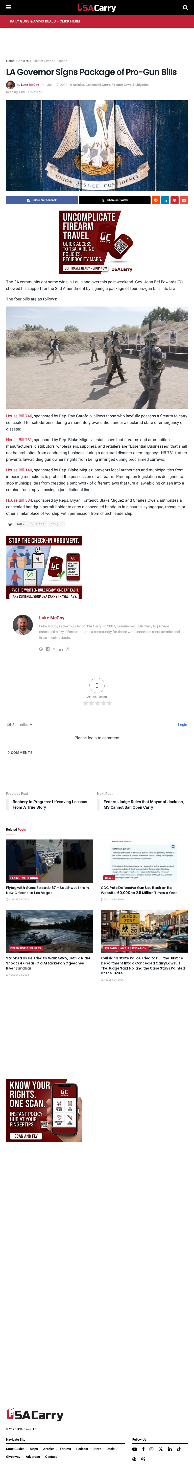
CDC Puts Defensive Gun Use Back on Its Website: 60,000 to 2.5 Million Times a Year (139, 890)
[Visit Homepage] (97, 8)
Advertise (33, 1456)
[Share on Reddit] (156, 200)
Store (97, 1448)
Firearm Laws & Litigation (50, 61)
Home (10, 61)
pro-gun (57, 524)
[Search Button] (185, 7)
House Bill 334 (19, 500)
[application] (97, 358)
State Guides (15, 1448)
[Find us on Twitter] (160, 1449)
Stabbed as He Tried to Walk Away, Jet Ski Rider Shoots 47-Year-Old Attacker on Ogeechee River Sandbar (48, 963)
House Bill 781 (19, 440)
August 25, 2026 (18, 899)
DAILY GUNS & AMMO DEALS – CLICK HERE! (45, 21)
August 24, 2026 (113, 980)
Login (182, 724)
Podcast (82, 1448)
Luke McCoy (30, 84)
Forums (65, 1448)
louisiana (37, 524)
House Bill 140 (19, 470)
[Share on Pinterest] (175, 200)
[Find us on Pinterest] (134, 1460)
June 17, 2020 (57, 84)
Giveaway (13, 1456)
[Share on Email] (184, 200)
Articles (23, 61)
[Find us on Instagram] (151, 1449)
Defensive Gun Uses (25, 948)
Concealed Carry (98, 84)
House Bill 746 (19, 416)
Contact (51, 1456)
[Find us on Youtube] (134, 1449)
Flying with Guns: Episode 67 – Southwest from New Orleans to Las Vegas (47, 890)
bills (20, 524)
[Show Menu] (8, 7)
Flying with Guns (24, 878)
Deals (111, 1448)
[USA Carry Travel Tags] (97, 242)
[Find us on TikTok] (179, 1449)
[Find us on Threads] (143, 1459)
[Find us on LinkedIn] (170, 1449)
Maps (34, 1448)
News (109, 878)
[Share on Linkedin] (165, 200)
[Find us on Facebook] (143, 1449)
